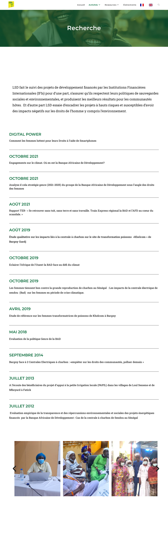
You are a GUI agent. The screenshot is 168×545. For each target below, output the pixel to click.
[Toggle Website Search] (159, 5)
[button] (14, 469)
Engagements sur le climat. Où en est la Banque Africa (42, 162)
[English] (151, 5)
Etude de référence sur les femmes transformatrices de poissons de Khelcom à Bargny (62, 315)
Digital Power (25, 134)
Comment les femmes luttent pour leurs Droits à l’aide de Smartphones (53, 140)
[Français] (142, 5)
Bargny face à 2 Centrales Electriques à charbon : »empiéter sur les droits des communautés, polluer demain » (77, 362)
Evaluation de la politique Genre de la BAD (35, 339)
